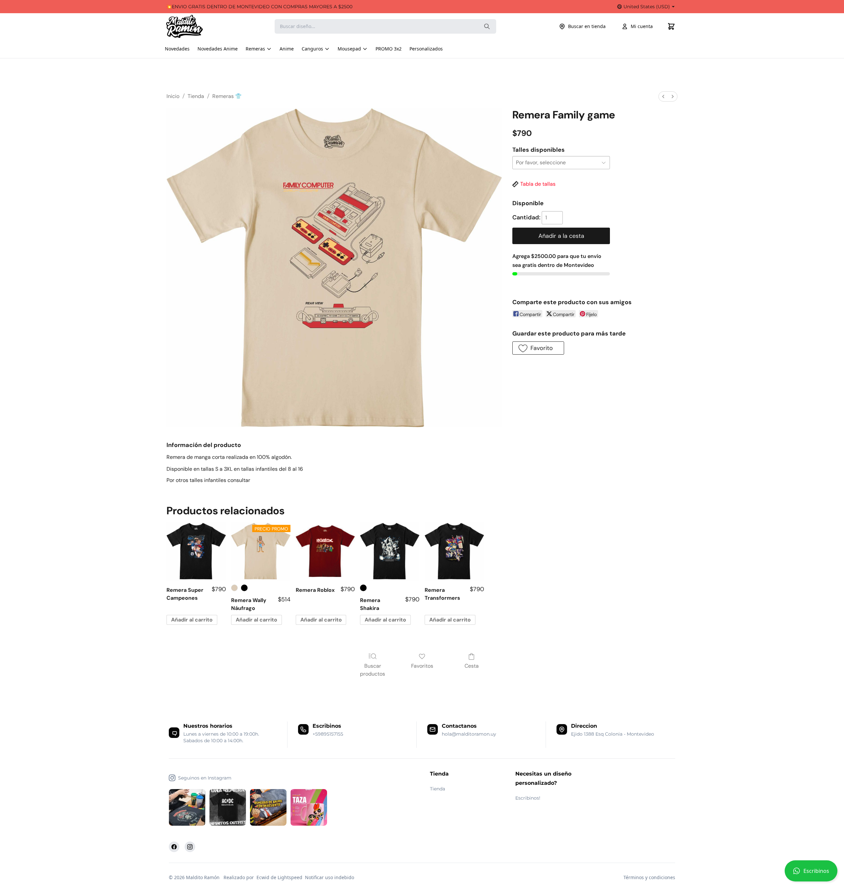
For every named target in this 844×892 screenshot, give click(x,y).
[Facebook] (174, 847)
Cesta (472, 665)
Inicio (172, 96)
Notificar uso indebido (329, 877)
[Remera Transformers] (454, 551)
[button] (811, 873)
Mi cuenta (642, 26)
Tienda (196, 96)
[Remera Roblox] (325, 551)
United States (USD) (646, 7)
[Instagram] (190, 847)
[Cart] (671, 26)
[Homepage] (191, 26)
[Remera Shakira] (389, 551)
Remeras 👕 (227, 96)
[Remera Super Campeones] (196, 551)
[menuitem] (663, 96)
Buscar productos (372, 669)
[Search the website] (487, 26)
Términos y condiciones (649, 877)
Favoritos (422, 665)
